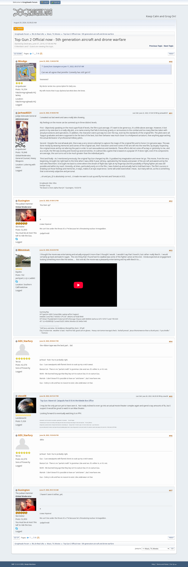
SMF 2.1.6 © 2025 (17, 564)
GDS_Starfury (25, 341)
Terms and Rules (162, 564)
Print (171, 54)
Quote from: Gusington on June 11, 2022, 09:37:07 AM (64, 66)
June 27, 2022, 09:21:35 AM (49, 490)
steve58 (22, 395)
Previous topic (155, 46)
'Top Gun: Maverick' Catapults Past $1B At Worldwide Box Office (67, 400)
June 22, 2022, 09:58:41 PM (49, 341)
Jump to (138, 548)
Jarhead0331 (25, 112)
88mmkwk (24, 250)
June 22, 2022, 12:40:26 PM (49, 61)
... (35, 53)
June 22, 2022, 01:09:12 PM (49, 201)
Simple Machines (30, 564)
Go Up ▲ (173, 564)
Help (153, 564)
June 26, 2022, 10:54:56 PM (49, 435)
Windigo (22, 61)
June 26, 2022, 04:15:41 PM (49, 396)
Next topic (168, 46)
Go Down (18, 54)
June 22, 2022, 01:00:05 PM (49, 113)
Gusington (24, 200)
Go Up (16, 538)
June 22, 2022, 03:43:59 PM (49, 250)
